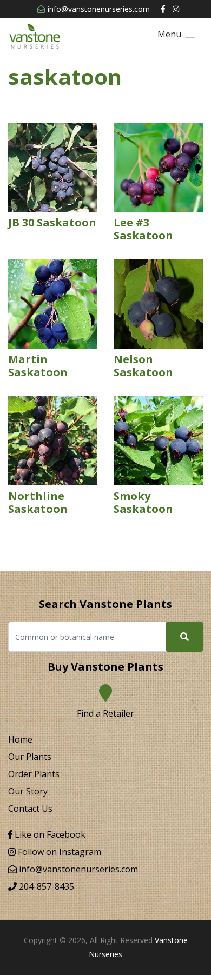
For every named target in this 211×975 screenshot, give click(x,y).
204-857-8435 (45, 886)
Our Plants (29, 757)
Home (20, 739)
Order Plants (34, 774)
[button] (176, 34)
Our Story (28, 791)
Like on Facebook (48, 834)
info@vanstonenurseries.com (99, 9)
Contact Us (30, 808)
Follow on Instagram (58, 852)
